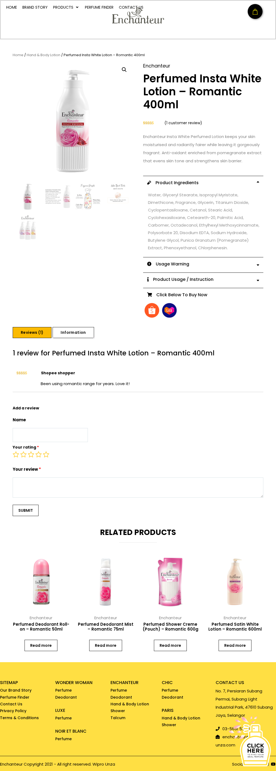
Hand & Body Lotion (43, 55)
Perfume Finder (14, 697)
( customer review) (183, 123)
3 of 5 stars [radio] (31, 454)
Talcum (118, 718)
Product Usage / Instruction (181, 279)
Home (18, 55)
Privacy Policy (13, 710)
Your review (27, 469)
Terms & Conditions (19, 718)
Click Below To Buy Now (179, 295)
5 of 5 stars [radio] (46, 454)
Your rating (26, 447)
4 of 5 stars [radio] (38, 454)
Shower (118, 710)
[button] (124, 70)
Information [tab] (73, 332)
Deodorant (66, 697)
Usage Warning (170, 264)
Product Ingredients (175, 183)
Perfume (63, 690)
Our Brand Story (16, 690)
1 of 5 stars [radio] (16, 454)
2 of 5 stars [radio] (23, 454)
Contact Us (11, 704)
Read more (41, 645)
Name (19, 420)
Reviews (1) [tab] (32, 332)
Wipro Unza (103, 764)
